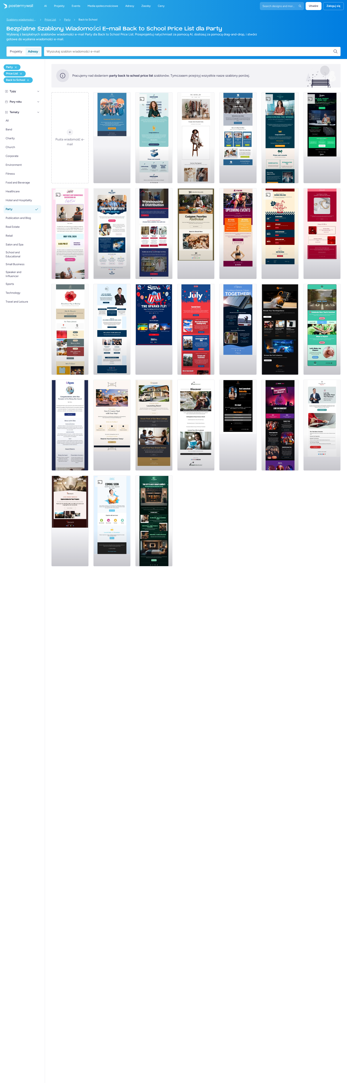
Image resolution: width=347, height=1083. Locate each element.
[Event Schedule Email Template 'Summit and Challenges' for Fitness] (237, 233)
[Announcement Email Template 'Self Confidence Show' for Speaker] (237, 425)
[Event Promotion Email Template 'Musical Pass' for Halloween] (280, 425)
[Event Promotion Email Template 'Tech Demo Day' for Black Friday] (322, 137)
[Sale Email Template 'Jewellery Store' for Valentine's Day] (322, 233)
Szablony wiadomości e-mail (21, 19)
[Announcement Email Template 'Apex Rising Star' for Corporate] (70, 425)
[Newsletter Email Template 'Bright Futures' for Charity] (112, 233)
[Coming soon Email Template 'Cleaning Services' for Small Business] (112, 520)
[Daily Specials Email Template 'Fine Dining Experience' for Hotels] (112, 425)
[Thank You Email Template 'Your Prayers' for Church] (70, 520)
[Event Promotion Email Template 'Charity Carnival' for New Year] (322, 329)
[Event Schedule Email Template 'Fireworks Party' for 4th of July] (195, 329)
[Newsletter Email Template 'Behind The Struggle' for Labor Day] (237, 137)
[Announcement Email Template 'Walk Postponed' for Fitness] (112, 137)
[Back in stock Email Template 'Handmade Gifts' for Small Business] (195, 233)
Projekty (16, 51)
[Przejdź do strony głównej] (16, 6)
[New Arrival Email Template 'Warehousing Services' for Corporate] (153, 233)
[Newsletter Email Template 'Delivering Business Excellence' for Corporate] (112, 329)
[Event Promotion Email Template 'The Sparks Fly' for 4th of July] (153, 329)
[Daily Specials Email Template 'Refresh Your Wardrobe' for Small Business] (195, 137)
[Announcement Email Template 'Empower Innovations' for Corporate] (153, 137)
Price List (50, 19)
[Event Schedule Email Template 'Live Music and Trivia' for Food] (280, 233)
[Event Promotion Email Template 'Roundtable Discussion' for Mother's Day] (70, 233)
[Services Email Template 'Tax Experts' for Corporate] (322, 425)
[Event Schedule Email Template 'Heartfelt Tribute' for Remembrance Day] (70, 329)
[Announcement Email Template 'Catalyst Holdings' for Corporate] (280, 137)
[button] (38, 91)
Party (67, 19)
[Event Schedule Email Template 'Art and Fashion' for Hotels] (153, 520)
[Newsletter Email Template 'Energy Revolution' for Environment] (237, 329)
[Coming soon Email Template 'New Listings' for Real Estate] (153, 425)
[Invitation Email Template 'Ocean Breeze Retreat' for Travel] (195, 425)
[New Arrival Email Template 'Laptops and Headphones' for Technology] (280, 329)
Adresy (33, 51)
